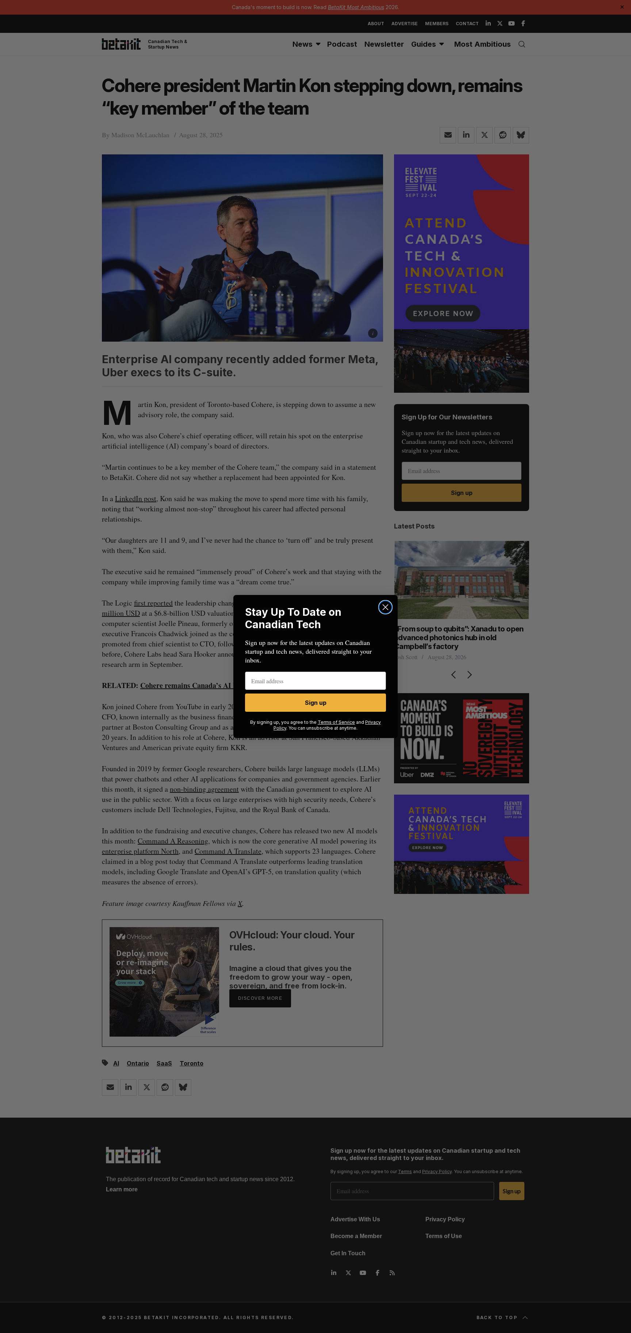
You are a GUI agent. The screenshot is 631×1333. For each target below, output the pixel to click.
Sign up (315, 702)
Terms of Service (336, 722)
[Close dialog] (385, 607)
